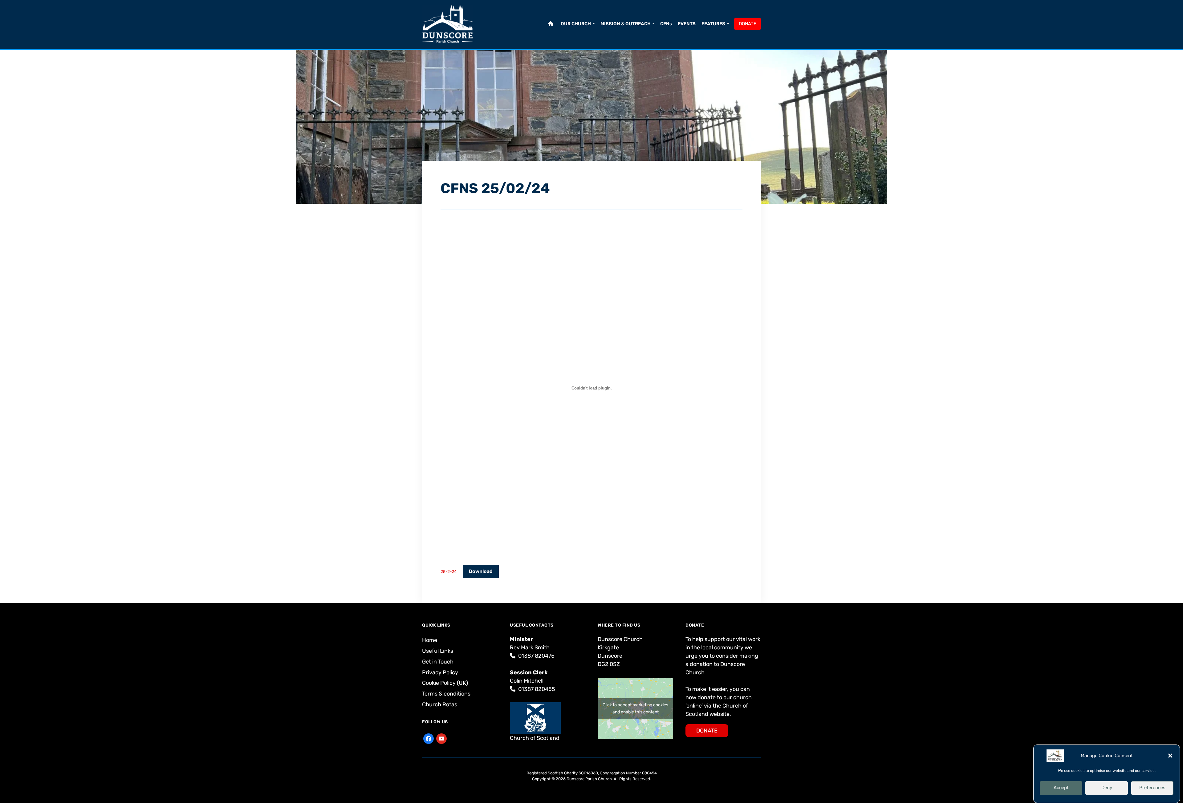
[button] (1170, 756)
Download (481, 571)
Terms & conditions (446, 693)
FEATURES (713, 23)
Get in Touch (437, 661)
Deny (1106, 787)
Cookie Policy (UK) (445, 683)
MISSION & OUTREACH (625, 23)
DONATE (747, 23)
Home (429, 640)
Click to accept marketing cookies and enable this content (635, 708)
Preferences (1152, 787)
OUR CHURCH (576, 23)
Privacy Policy (440, 672)
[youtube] (441, 738)
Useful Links (437, 651)
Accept (1061, 787)
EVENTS (687, 23)
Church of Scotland (534, 738)
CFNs (666, 23)
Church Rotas (439, 704)
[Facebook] (428, 738)
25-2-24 (449, 571)
